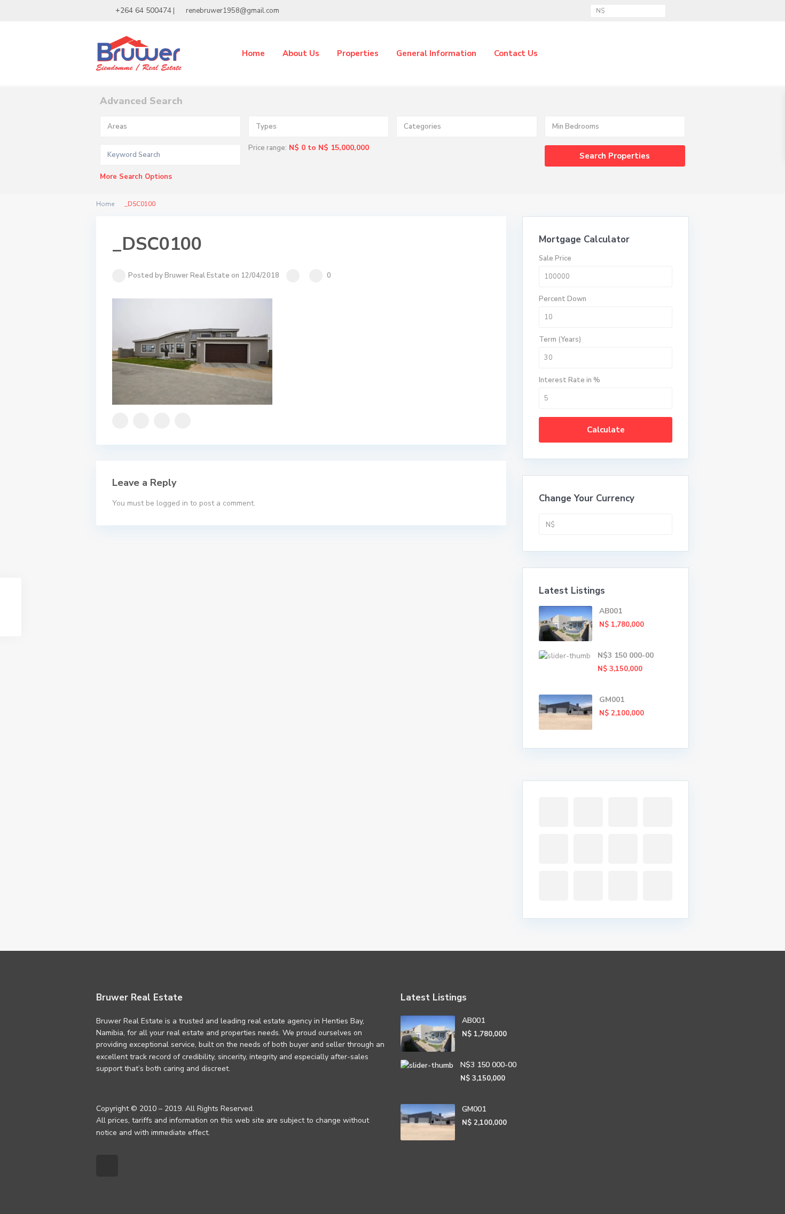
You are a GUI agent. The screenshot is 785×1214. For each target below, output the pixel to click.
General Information (436, 53)
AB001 (610, 611)
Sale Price (555, 258)
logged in (172, 503)
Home (253, 53)
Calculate (606, 429)
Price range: (267, 148)
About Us (300, 53)
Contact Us (516, 53)
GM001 (611, 700)
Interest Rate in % (569, 380)
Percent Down (562, 299)
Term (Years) (560, 339)
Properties (358, 53)
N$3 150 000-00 (626, 655)
